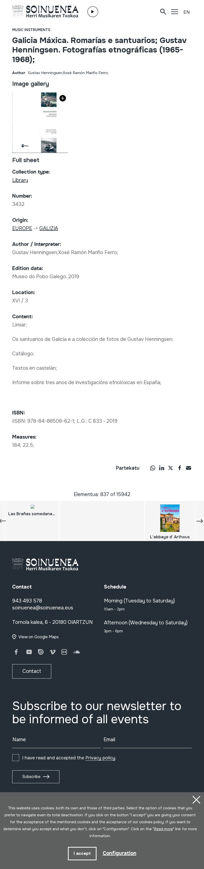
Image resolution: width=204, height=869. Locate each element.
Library (20, 180)
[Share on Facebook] (179, 467)
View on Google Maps (38, 637)
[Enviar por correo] (188, 467)
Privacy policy (100, 758)
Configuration (119, 853)
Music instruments (31, 30)
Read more (163, 828)
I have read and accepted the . (69, 758)
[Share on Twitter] (170, 467)
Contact (31, 671)
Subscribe (31, 776)
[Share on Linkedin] (161, 467)
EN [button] (186, 12)
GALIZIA (48, 228)
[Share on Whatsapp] (153, 467)
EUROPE (22, 228)
